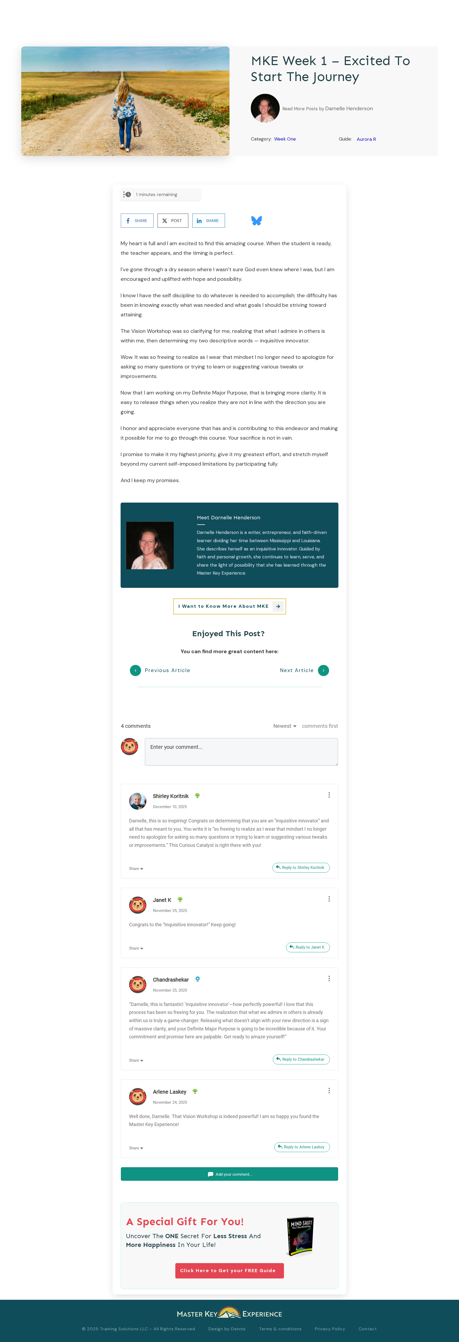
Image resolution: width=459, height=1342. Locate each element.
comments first (320, 726)
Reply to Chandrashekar (303, 1059)
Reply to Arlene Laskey (304, 1147)
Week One (285, 139)
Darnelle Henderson (349, 108)
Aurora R (366, 139)
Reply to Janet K (310, 947)
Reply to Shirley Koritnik (303, 867)
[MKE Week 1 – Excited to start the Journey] (125, 101)
